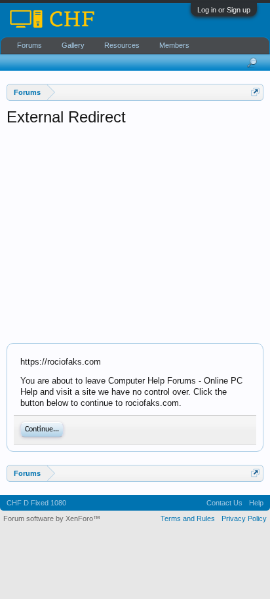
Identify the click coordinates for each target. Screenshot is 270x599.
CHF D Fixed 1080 (36, 503)
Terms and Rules (188, 518)
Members (174, 45)
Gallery (73, 45)
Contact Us (224, 503)
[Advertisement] (135, 235)
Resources (122, 45)
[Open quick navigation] (255, 92)
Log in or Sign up (223, 10)
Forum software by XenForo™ (51, 518)
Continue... (42, 429)
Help (256, 503)
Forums (29, 45)
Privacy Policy (244, 518)
